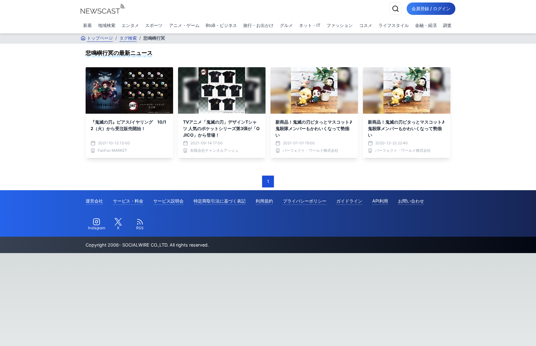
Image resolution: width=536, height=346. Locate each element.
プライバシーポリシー (304, 201)
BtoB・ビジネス (221, 25)
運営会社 (94, 201)
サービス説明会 (168, 201)
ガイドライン (349, 201)
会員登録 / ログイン (431, 8)
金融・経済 (426, 25)
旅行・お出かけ (258, 25)
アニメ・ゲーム (184, 25)
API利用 (380, 201)
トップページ (100, 38)
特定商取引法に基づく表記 (220, 201)
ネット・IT (309, 25)
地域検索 (106, 25)
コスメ (365, 25)
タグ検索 (128, 38)
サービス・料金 (128, 201)
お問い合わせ (411, 201)
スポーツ (154, 25)
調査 (447, 25)
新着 (87, 25)
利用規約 (264, 201)
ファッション (340, 25)
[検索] (395, 8)
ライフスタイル (393, 25)
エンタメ (130, 25)
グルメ (286, 25)
